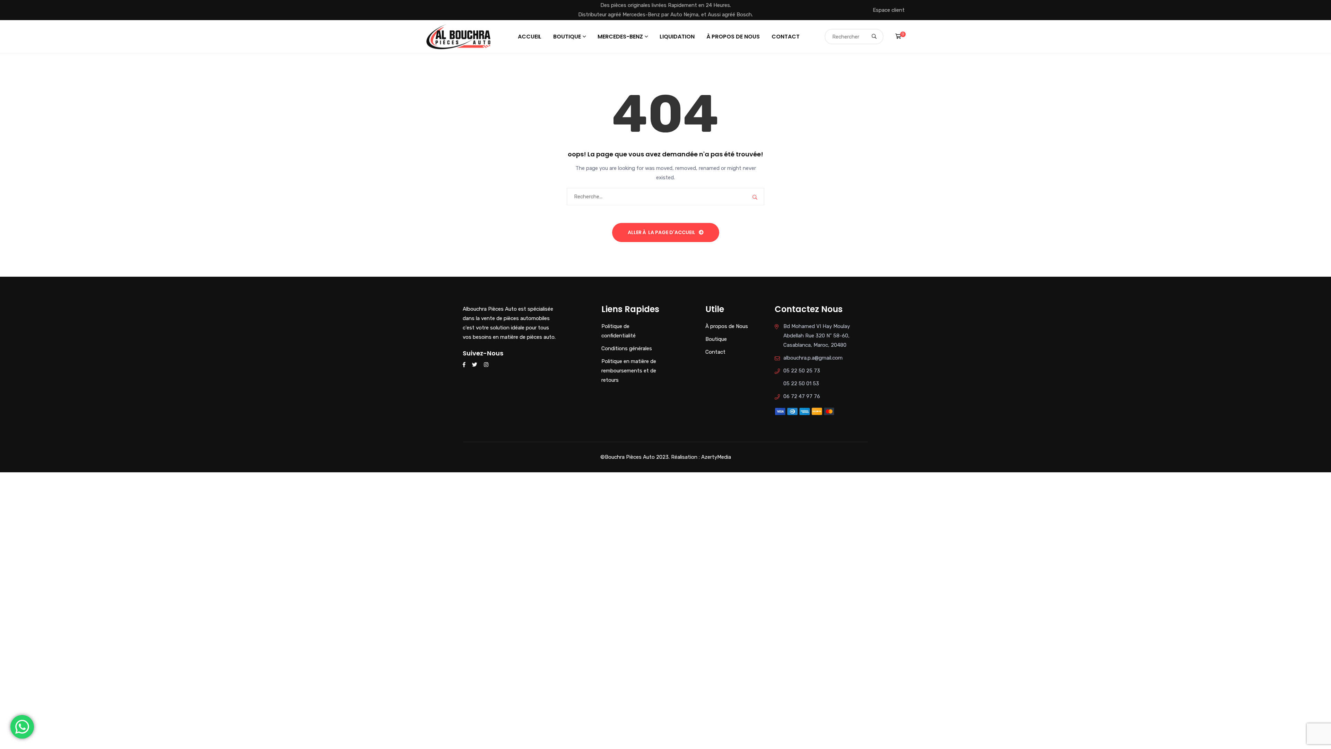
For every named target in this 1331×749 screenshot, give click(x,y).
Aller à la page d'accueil (661, 232)
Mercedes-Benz (620, 37)
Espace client (889, 10)
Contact (786, 37)
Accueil (529, 37)
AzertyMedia (716, 457)
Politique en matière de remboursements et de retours (628, 370)
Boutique (567, 37)
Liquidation (677, 37)
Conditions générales (626, 348)
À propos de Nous (733, 37)
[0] (898, 36)
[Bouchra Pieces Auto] (459, 36)
